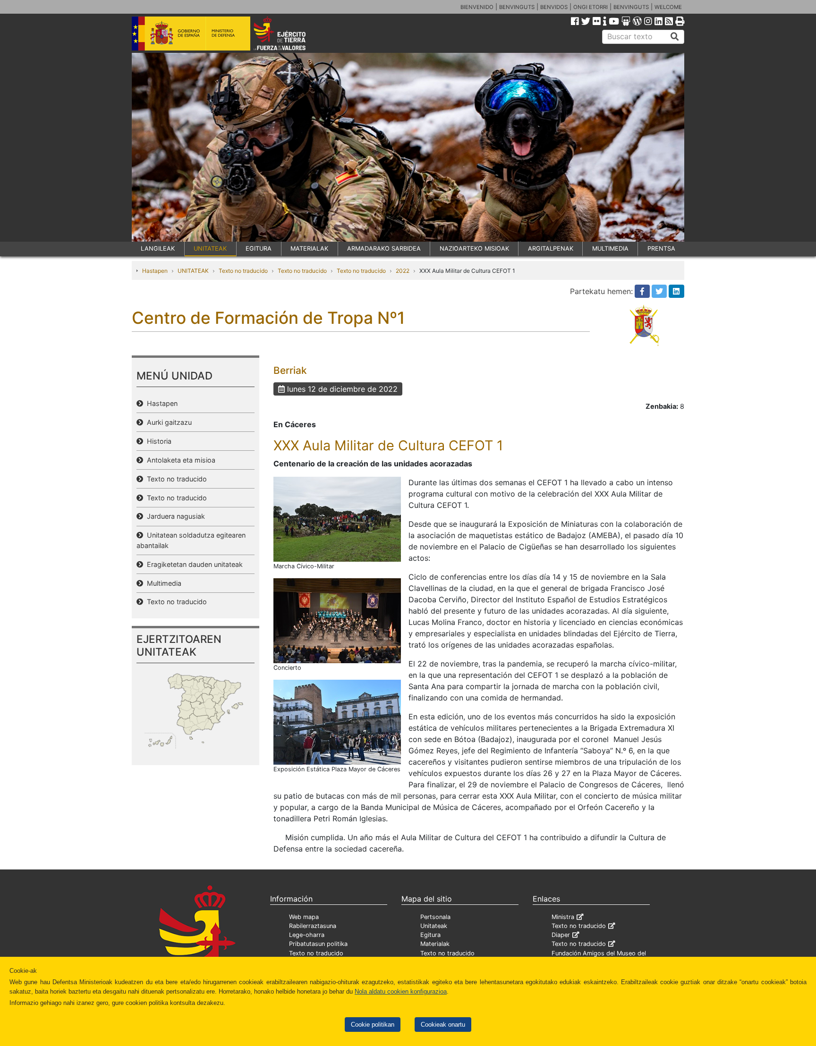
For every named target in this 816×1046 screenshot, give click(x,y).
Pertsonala (435, 916)
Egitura (430, 934)
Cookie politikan (372, 1024)
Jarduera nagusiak (174, 516)
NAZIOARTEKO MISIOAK (474, 248)
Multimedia (162, 583)
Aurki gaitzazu (167, 422)
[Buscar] (675, 37)
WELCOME (668, 7)
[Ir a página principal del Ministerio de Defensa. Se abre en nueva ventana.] (191, 32)
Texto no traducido (243, 270)
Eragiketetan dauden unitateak (193, 564)
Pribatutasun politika (318, 943)
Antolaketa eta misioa (179, 460)
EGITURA (259, 248)
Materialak (435, 943)
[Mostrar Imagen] (337, 518)
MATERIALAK (309, 248)
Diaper (561, 934)
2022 (402, 270)
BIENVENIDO (476, 7)
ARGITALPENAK (550, 248)
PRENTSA (661, 248)
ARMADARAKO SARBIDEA (384, 248)
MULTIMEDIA (610, 248)
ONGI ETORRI (590, 7)
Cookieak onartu (443, 1024)
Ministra (563, 916)
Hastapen (155, 270)
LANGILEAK (158, 248)
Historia (157, 441)
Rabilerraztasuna (312, 925)
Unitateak (433, 925)
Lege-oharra (306, 934)
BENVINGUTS (517, 7)
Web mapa (304, 916)
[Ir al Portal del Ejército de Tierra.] (290, 32)
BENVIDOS (554, 7)
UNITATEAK (210, 248)
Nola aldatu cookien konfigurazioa (401, 991)
